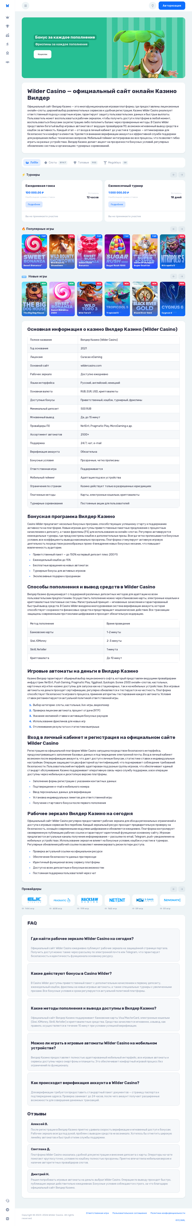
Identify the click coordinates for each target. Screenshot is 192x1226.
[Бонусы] (7, 35)
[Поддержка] (7, 1200)
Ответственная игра (97, 1213)
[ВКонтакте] (7, 1218)
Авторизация (172, 5)
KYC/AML (180, 1220)
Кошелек (42, 54)
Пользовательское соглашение (129, 1213)
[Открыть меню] (25, 5)
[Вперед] (181, 174)
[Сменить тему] (152, 5)
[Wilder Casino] (7, 5)
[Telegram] (7, 1209)
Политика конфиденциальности (168, 1213)
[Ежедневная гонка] (7, 53)
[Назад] (173, 174)
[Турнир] (7, 26)
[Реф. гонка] (7, 44)
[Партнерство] (7, 62)
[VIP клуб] (7, 17)
